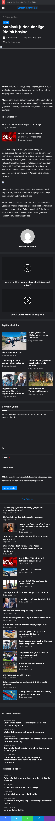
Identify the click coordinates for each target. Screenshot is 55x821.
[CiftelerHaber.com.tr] (27, 7)
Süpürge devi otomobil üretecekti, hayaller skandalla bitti (35, 693)
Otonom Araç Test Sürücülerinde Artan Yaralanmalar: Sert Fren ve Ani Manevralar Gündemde (22, 549)
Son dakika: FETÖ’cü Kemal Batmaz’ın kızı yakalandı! (31, 559)
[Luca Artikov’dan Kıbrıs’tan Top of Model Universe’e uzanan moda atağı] (10, 527)
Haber (15, 17)
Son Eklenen (27, 499)
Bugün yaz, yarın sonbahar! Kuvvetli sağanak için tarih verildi (13, 391)
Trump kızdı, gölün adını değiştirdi (34, 599)
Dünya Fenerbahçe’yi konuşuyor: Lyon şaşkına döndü (34, 653)
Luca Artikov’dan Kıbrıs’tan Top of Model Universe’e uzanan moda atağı (35, 527)
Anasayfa (8, 17)
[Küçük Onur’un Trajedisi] (14, 341)
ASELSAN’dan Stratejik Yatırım (17, 675)
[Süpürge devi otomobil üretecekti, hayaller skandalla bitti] (10, 695)
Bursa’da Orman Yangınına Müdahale (38, 389)
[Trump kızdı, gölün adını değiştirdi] (10, 603)
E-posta (6, 458)
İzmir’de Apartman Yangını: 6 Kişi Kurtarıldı (13, 361)
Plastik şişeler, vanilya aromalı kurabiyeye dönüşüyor (33, 632)
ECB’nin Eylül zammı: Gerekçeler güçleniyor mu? (25, 624)
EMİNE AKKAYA (11, 38)
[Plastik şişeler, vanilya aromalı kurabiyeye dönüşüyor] (10, 634)
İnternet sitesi (7, 467)
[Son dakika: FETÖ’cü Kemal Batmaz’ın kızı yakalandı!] (9, 136)
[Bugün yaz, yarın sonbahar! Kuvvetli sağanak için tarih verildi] (14, 379)
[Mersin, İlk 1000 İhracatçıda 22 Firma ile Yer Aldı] (10, 584)
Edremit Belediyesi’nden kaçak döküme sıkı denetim (40, 363)
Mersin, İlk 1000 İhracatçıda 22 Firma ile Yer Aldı (33, 582)
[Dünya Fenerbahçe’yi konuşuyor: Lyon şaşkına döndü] (10, 656)
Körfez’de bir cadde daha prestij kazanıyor (22, 124)
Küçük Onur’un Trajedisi (13, 352)
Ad (4, 448)
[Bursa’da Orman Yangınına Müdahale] (41, 379)
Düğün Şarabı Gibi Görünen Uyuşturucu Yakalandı (38, 335)
